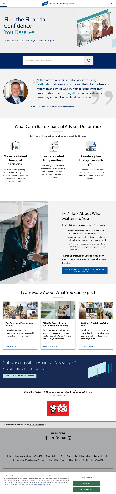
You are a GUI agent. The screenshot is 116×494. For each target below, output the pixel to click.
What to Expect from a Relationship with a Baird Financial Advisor (84, 270)
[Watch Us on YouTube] (63, 438)
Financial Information (82, 456)
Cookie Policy (32, 484)
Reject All (86, 483)
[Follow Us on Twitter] (58, 438)
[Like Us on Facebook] (46, 438)
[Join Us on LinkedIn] (52, 438)
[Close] (112, 482)
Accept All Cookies (86, 489)
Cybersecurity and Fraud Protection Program (28, 460)
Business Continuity (101, 456)
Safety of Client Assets (56, 460)
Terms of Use (65, 456)
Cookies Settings (86, 477)
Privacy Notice (51, 456)
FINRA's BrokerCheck (36, 425)
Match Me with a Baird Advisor (19, 376)
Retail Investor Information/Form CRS (28, 456)
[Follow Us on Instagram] (69, 438)
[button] (3, 3)
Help (9, 456)
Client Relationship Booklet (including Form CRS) (86, 460)
